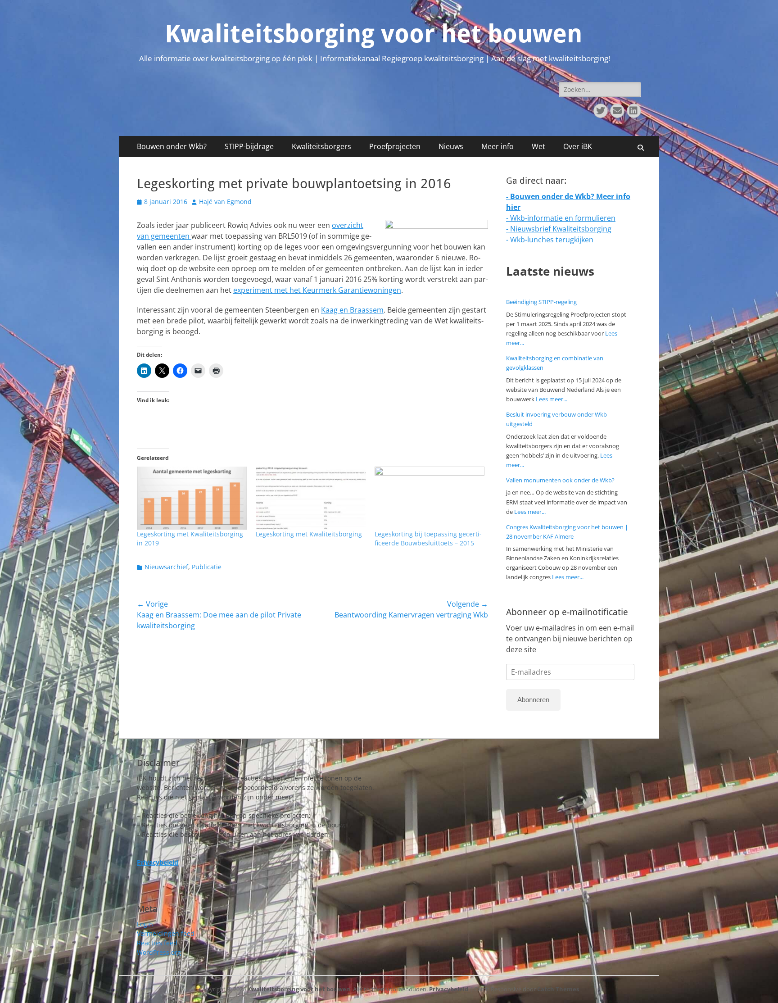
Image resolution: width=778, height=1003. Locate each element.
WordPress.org (159, 952)
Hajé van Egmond (225, 201)
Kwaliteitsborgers (321, 146)
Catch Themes (558, 989)
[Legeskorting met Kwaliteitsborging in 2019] (192, 498)
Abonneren (533, 699)
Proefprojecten (395, 146)
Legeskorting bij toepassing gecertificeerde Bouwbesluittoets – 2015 (428, 538)
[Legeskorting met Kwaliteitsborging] (311, 498)
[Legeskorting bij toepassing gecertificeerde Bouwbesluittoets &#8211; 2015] (429, 498)
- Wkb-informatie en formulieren (560, 218)
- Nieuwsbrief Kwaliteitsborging (558, 229)
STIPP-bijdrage (249, 146)
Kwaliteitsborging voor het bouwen (373, 33)
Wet (538, 146)
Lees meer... (551, 399)
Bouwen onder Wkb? (172, 146)
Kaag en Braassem (352, 310)
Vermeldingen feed (165, 933)
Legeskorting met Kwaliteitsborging (309, 534)
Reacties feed (157, 943)
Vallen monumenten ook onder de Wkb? (560, 480)
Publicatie (207, 567)
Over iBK (577, 146)
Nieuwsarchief (166, 567)
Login (145, 924)
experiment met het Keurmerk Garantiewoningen (317, 290)
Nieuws (451, 146)
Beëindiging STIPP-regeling (541, 302)
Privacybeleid (448, 989)
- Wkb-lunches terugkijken (549, 240)
